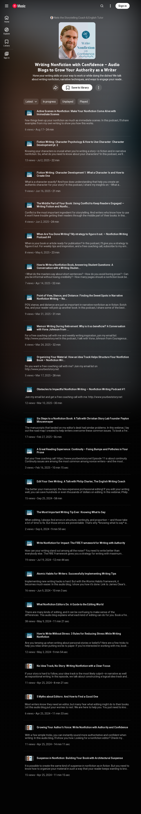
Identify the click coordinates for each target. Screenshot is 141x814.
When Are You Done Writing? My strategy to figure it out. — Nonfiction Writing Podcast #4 (82, 236)
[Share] (55, 87)
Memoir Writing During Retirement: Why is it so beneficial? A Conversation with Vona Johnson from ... (81, 328)
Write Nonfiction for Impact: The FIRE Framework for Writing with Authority (81, 542)
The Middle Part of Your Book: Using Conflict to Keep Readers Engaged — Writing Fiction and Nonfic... (80, 205)
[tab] (49, 102)
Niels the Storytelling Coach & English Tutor (78, 17)
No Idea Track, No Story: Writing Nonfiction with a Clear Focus (73, 665)
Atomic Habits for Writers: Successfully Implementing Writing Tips (76, 573)
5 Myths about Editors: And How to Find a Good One (67, 696)
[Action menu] (98, 87)
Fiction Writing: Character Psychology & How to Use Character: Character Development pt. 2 (80, 143)
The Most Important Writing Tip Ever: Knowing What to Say (71, 512)
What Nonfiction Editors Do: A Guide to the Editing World (70, 604)
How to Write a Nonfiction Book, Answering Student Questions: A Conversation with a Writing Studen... (75, 266)
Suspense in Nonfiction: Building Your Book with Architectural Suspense (80, 758)
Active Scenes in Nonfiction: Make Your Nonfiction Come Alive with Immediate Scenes (76, 113)
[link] (6, 19)
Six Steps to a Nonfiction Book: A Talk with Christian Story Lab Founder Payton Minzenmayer (83, 420)
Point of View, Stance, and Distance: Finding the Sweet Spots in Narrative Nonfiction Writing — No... (80, 297)
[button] (77, 87)
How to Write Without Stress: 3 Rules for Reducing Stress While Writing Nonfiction (79, 635)
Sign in (122, 5)
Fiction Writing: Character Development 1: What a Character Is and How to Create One (80, 174)
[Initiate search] (102, 6)
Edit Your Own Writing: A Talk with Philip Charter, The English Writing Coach (81, 481)
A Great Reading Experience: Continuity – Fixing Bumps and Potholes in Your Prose (82, 451)
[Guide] (6, 6)
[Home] (19, 6)
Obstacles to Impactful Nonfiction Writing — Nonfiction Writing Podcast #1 (81, 389)
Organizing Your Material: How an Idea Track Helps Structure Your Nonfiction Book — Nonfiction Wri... (83, 359)
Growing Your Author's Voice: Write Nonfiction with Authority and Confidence (82, 727)
